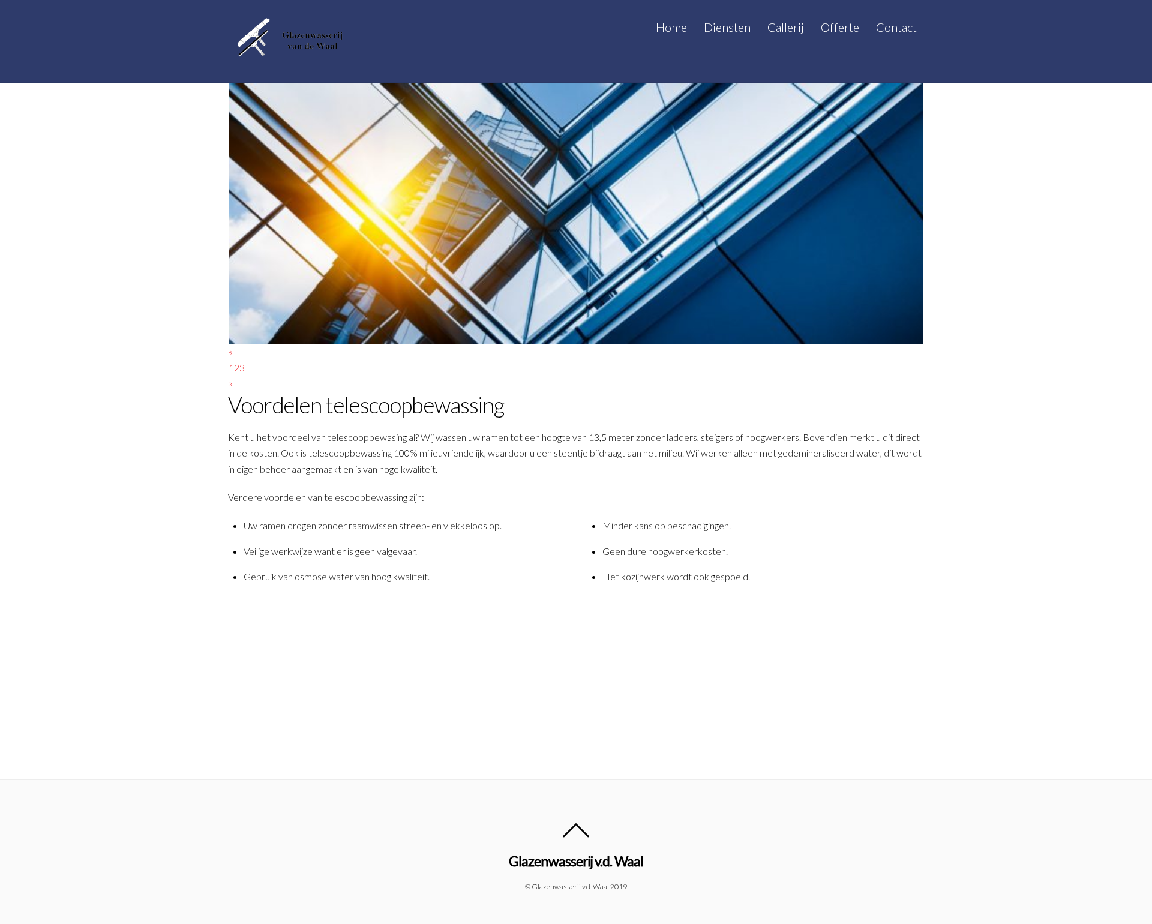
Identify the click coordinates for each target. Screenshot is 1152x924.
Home (671, 27)
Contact (896, 27)
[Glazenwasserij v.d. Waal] (288, 54)
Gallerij (785, 27)
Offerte (840, 27)
